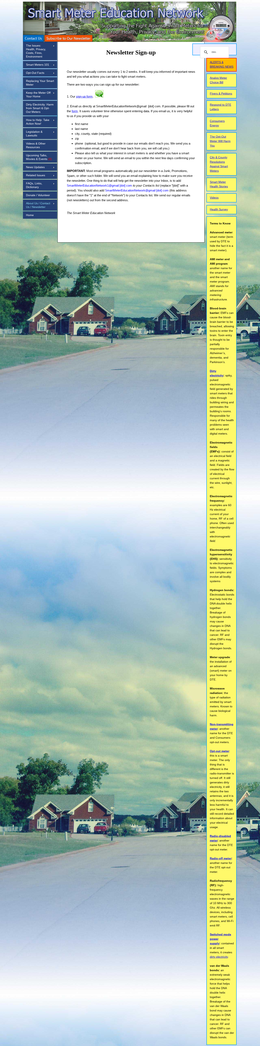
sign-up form (84, 96)
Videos (214, 197)
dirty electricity (219, 956)
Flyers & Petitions (221, 93)
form (75, 111)
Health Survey (219, 209)
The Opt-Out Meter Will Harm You (220, 141)
